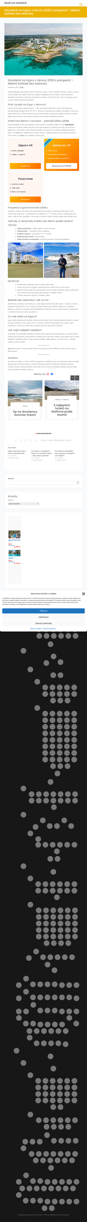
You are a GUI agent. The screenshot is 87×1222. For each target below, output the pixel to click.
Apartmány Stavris (76, 1141)
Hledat (11, 478)
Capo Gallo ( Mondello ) (45, 687)
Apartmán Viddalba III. (74, 845)
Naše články (33, 1005)
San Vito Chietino (54, 636)
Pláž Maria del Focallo (74, 733)
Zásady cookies (35, 628)
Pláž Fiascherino (68, 917)
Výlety (66, 1188)
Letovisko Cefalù (74, 687)
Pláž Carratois (60, 720)
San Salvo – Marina (46, 636)
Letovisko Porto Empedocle (53, 700)
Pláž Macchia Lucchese (39, 930)
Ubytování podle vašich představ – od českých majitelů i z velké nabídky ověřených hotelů (76, 1182)
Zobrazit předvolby (43, 623)
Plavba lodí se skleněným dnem (26, 1201)
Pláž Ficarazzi (45, 727)
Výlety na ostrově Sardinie (50, 859)
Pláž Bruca (74, 713)
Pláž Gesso (39, 923)
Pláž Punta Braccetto (60, 746)
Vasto (75, 636)
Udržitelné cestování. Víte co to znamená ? (29, 1188)
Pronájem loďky (36, 1160)
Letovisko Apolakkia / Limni (45, 1081)
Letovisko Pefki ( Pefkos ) (53, 1100)
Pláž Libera (52, 733)
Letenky (69, 985)
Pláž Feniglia (60, 917)
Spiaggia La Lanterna (67, 766)
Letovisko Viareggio (67, 891)
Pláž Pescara (39, 800)
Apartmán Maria (61, 1141)
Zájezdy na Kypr (55, 984)
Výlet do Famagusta (58, 1188)
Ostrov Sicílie (30, 669)
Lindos (19, 998)
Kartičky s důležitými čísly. (40, 1010)
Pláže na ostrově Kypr (51, 1031)
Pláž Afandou (39, 1120)
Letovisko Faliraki (60, 1081)
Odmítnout (43, 617)
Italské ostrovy (23, 651)
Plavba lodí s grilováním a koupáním (29, 1031)
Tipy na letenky (47, 1182)
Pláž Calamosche (52, 720)
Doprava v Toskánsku (53, 872)
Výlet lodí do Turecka (65, 1160)
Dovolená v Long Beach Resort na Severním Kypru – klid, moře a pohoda (41, 453)
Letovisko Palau (57, 826)
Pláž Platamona (71, 826)
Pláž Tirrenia (46, 936)
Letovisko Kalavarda (67, 1087)
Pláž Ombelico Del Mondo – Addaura (44, 1031)
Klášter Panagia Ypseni (46, 1154)
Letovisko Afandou (38, 1081)
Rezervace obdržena (44, 1043)
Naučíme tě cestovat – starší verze (69, 1011)
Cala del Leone (39, 910)
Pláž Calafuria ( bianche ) (75, 910)
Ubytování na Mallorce (55, 997)
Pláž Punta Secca (67, 746)
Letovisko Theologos (60, 1107)
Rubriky (10, 500)
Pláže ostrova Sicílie (37, 708)
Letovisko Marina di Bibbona (67, 884)
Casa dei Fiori (57, 957)
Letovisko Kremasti (53, 1094)
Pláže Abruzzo (23, 788)
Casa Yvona (65, 957)
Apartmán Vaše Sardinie (50, 957)
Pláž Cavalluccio (53, 794)
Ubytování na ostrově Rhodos (47, 1135)
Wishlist (62, 1201)
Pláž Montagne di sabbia (74, 740)
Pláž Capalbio (46, 917)
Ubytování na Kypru (40, 984)
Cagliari (50, 826)
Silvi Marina (61, 636)
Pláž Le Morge (31, 800)
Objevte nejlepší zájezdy (76, 1023)
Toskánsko (23, 866)
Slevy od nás (19, 1182)
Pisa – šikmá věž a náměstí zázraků (54, 970)
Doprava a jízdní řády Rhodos (53, 1068)
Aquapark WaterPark (39, 1154)
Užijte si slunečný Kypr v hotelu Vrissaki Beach (17, 452)
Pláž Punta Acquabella (46, 800)
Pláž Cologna (60, 794)
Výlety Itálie (47, 964)
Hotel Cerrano (72, 957)
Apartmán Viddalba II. (67, 845)
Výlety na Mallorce (62, 997)
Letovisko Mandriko (74, 1094)
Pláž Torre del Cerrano (60, 800)
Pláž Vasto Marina (75, 800)
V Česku (47, 1010)
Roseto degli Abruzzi (39, 636)
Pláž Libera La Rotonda (68, 923)
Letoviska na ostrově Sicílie (37, 682)
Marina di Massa (74, 891)
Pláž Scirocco (60, 753)
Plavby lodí (25, 1142)
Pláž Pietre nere (52, 746)
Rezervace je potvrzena (36, 1043)
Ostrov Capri (46, 663)
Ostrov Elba (53, 656)
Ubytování (62, 1182)
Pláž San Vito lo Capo (52, 753)
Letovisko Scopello (67, 700)
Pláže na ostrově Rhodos (30, 1114)
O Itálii (50, 782)
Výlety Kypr (19, 1195)
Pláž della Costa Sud (74, 720)
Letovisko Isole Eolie (52, 694)
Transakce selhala (58, 1043)
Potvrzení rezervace (30, 1037)
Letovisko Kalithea (74, 1087)
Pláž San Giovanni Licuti (45, 753)
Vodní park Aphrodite (33, 1201)
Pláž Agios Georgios (53, 1120)
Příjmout (43, 611)
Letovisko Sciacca (60, 700)
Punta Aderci (54, 807)
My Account (19, 1011)
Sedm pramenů (43, 1160)
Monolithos (60, 1154)
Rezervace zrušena (51, 1043)
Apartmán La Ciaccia (53, 845)
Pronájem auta (32, 1142)
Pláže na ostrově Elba (60, 662)
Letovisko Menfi (74, 694)
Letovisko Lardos (60, 1094)
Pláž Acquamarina (60, 713)
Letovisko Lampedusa (60, 694)
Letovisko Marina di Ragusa (67, 694)
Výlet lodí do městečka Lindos (57, 1160)
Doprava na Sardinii (35, 827)
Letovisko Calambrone (38, 884)
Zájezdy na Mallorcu (69, 997)
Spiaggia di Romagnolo (53, 766)
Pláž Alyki (75, 1120)
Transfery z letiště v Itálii (29, 958)
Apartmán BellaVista (43, 957)
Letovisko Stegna (53, 1107)
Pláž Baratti (68, 910)
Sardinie (23, 815)
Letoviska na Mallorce (40, 997)
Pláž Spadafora (67, 753)
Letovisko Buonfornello (52, 687)
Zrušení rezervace (52, 1208)
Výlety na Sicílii (57, 773)
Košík (19, 985)
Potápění (75, 1154)
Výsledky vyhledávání (55, 1201)
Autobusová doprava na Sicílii (53, 675)
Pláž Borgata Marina (46, 794)
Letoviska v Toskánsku (30, 878)
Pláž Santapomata (39, 936)
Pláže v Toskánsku (30, 905)
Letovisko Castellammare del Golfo (67, 687)
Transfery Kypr (33, 984)
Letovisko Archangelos (53, 1081)
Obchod (40, 1024)
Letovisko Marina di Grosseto (74, 884)
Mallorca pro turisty (26, 992)
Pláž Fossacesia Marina (68, 794)
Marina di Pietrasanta (57, 897)
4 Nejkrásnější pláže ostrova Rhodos (31, 1154)
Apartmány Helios (68, 1141)
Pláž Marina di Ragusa (45, 740)
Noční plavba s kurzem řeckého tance (68, 1154)
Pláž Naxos (45, 746)
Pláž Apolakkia (61, 1127)
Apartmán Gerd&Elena (54, 1141)
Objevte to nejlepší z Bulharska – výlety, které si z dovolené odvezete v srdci (47, 1024)
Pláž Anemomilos (46, 1127)
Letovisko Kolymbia (45, 1094)
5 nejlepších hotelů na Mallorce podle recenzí (25, 410)
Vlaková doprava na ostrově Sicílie (37, 1188)
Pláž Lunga (75, 923)
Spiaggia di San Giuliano (60, 766)
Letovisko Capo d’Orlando (60, 687)
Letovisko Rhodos (67, 1100)
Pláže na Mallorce (47, 997)
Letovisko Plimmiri (60, 1100)
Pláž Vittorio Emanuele (52, 759)
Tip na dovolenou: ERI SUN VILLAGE (62, 410)
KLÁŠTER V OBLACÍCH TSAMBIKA (53, 1154)
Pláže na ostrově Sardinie (64, 820)
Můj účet (76, 998)
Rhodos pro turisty (16, 1051)
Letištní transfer (50, 1056)
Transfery (55, 1182)
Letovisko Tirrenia (60, 891)
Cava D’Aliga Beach (45, 713)
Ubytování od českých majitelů (69, 1182)
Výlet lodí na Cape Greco (47, 984)
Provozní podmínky (49, 628)
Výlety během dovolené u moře (73, 1188)
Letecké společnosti (62, 985)
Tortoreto (68, 636)
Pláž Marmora (52, 740)
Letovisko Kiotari (38, 1094)
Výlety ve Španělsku (40, 1181)
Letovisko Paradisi (45, 1100)
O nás (19, 1018)
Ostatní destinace (62, 1024)
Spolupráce (33, 1023)
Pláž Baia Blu (60, 910)
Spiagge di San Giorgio (68, 936)
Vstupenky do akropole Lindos (50, 1160)
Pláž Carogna (53, 917)
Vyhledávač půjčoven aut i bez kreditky (51, 1188)
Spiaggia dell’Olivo (46, 943)
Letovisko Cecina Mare (53, 884)
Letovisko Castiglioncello (45, 884)
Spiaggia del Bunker (75, 936)
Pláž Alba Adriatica (39, 794)
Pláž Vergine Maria (45, 759)
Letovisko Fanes (67, 1081)
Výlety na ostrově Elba (47, 1201)
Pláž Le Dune (53, 923)
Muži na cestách (15, 3)
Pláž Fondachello (52, 727)
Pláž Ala (53, 910)
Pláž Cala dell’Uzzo (45, 720)
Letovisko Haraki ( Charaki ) (38, 1087)
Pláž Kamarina (45, 733)
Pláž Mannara (67, 733)
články (62, 403)
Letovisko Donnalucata (45, 694)
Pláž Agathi (46, 1120)
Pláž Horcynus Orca (74, 727)
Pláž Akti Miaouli (68, 1120)
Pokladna (66, 1031)
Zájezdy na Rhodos (51, 1168)
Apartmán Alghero (45, 845)
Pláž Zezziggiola (60, 936)
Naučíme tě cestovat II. (76, 1011)
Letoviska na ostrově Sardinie (43, 820)
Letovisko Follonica (60, 884)
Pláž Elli (68, 1127)
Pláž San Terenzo (75, 930)
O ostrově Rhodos (23, 1063)
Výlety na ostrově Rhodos (23, 1148)
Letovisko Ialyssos (45, 1087)
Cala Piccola (46, 910)
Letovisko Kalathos (60, 1087)
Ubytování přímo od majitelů (22, 1188)
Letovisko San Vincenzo (53, 891)
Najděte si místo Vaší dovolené (26, 1011)
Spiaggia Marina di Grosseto (68, 943)
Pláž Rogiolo (60, 930)
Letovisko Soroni (74, 1100)
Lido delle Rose (31, 794)
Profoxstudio (64, 1215)
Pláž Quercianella (53, 930)
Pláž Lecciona (60, 923)
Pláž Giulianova (75, 794)
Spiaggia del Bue (60, 759)
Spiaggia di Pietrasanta (54, 943)
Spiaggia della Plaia (67, 759)
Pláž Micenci (60, 740)
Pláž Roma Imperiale (68, 930)
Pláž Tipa (74, 753)
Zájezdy (29, 399)
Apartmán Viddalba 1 (60, 845)
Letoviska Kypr (76, 985)
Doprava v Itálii (50, 644)
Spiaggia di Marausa (74, 759)
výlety (22, 135)
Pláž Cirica (67, 720)
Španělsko (26, 1175)
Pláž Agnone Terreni (67, 713)
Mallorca (21, 399)
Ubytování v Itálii (36, 951)
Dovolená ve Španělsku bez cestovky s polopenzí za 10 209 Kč (65, 453)
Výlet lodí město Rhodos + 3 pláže (72, 1160)
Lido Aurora (52, 713)
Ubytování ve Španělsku (33, 1181)
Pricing (65, 1044)
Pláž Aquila (37, 1031)
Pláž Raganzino (74, 746)
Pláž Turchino (68, 800)
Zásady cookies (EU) (44, 1208)
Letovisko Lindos (67, 1094)
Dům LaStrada (57, 851)
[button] (83, 594)
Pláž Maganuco (60, 733)
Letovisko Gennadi (74, 1081)
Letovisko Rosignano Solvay (45, 891)
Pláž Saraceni (53, 800)
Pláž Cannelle (39, 917)
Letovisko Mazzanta (38, 891)
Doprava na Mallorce (33, 997)
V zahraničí (55, 1010)
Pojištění (58, 1031)
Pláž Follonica (75, 917)
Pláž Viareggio (53, 936)
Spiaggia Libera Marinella (61, 943)
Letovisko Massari (38, 1100)
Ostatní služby (69, 1018)
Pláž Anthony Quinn (54, 1127)
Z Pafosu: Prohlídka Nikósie (40, 1201)
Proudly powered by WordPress (30, 1215)
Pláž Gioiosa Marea (60, 727)
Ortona (55, 1024)
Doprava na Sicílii (60, 675)
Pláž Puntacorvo (46, 930)
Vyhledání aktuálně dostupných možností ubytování (44, 1188)
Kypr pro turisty (26, 978)
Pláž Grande (67, 727)
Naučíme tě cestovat (62, 1011)
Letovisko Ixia (53, 1087)
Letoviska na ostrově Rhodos (30, 1075)
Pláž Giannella (46, 923)
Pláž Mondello (67, 740)
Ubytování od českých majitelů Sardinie (30, 833)
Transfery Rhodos (40, 1142)
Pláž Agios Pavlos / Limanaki (60, 1120)
